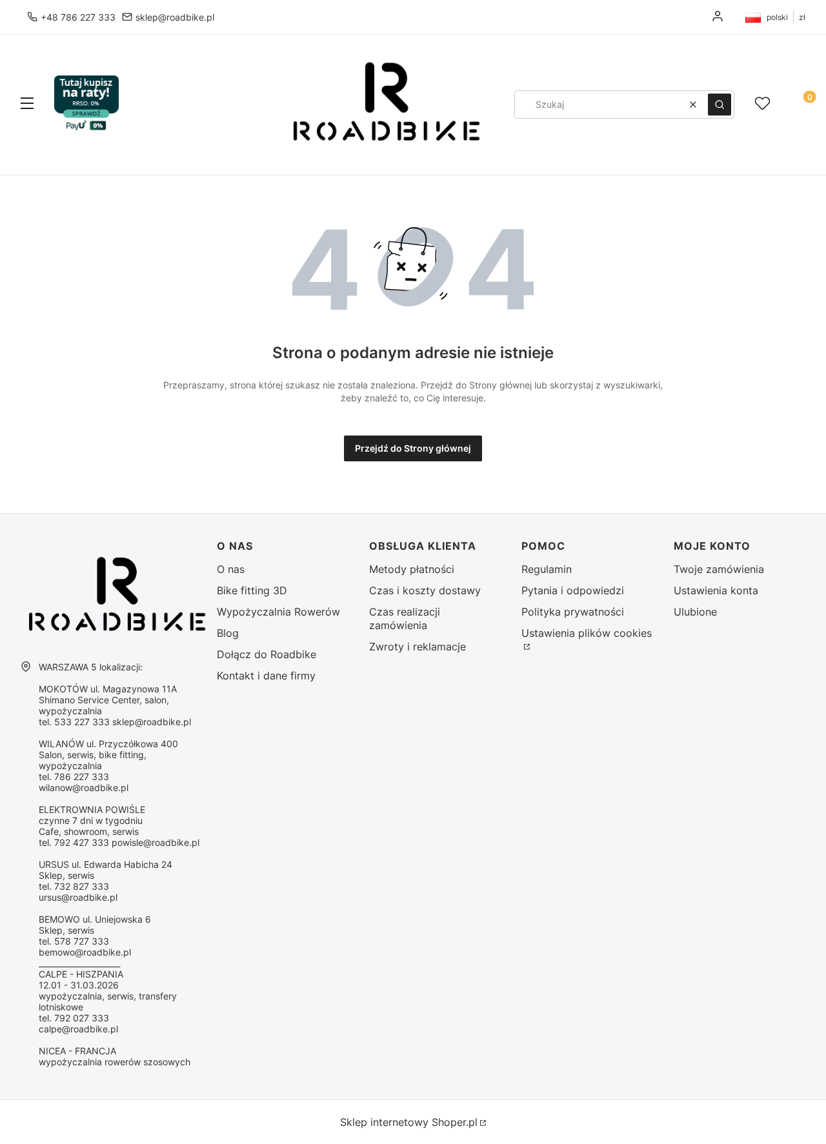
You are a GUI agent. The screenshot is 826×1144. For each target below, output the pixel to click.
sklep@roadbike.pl (175, 17)
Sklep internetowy (409, 1122)
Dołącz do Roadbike (266, 654)
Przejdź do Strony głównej (413, 448)
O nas (231, 569)
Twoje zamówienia (719, 569)
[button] (27, 104)
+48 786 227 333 (78, 17)
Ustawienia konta (716, 590)
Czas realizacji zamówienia (404, 618)
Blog (228, 633)
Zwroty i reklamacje (417, 646)
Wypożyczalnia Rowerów (278, 611)
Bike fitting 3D (252, 590)
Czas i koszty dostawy (425, 590)
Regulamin (546, 569)
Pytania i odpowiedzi (572, 590)
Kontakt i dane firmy (266, 675)
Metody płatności (411, 569)
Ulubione (695, 611)
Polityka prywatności (572, 611)
